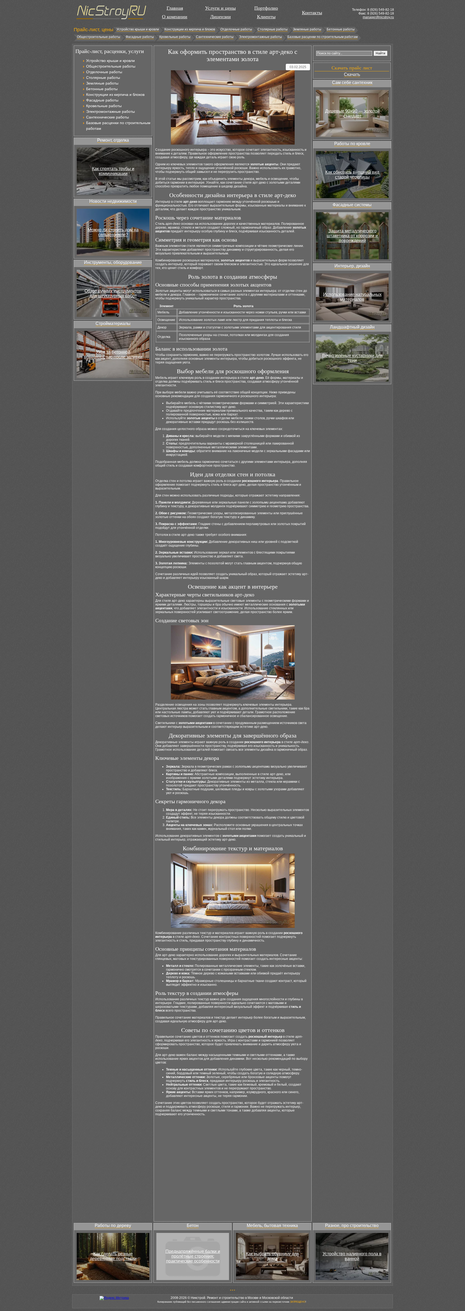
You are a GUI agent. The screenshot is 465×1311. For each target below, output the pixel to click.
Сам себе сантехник (352, 82)
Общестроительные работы (98, 37)
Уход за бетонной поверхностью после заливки (113, 354)
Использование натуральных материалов (352, 297)
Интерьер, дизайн (352, 266)
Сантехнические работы (215, 37)
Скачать (352, 74)
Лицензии (220, 16)
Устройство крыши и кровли (138, 29)
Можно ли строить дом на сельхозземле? (113, 232)
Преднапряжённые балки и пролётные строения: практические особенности (192, 1256)
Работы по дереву (113, 1225)
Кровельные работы (175, 37)
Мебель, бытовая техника (272, 1225)
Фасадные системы (352, 204)
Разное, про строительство (352, 1225)
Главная (175, 8)
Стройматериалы (113, 323)
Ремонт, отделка (113, 140)
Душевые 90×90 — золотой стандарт (352, 113)
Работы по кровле (352, 143)
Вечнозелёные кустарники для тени (352, 358)
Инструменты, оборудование (113, 262)
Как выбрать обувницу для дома (272, 1256)
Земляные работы (307, 29)
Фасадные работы (140, 37)
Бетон (193, 1225)
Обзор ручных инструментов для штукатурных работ (113, 293)
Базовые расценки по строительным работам (322, 37)
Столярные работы (273, 29)
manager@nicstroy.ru (378, 17)
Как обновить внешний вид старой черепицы (352, 174)
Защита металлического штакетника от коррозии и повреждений (352, 236)
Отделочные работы (236, 29)
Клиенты (266, 16)
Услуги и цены (220, 8)
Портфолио (266, 8)
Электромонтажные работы (260, 37)
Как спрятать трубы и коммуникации (113, 171)
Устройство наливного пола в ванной (352, 1256)
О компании (174, 16)
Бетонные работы (341, 29)
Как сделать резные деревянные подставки (113, 1256)
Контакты (312, 12)
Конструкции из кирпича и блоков (189, 29)
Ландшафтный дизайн (352, 327)
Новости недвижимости (113, 201)
